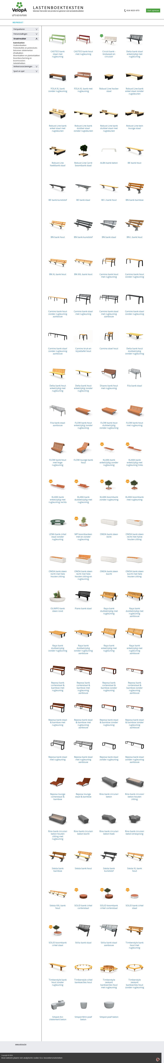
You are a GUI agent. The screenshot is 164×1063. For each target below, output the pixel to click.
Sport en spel (18, 71)
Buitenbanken (19, 42)
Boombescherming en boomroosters (22, 59)
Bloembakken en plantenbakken (26, 55)
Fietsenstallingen (20, 34)
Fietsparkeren (19, 29)
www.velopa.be (20, 1044)
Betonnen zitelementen (23, 50)
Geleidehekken (19, 63)
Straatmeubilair (19, 38)
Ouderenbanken (19, 45)
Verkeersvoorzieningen (22, 66)
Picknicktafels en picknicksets (25, 48)
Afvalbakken (18, 53)
